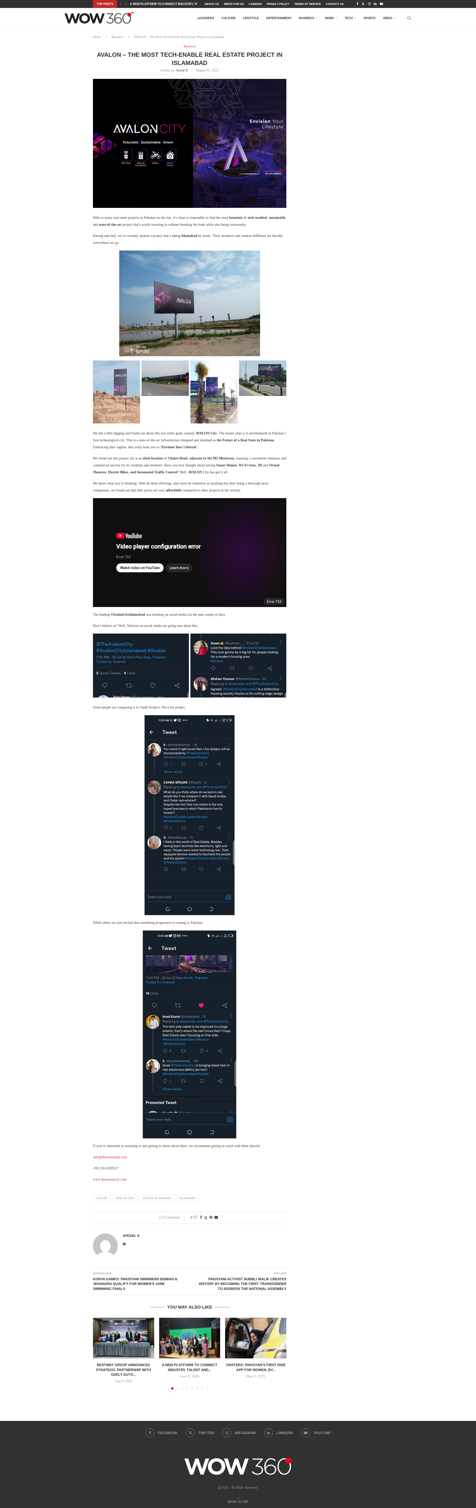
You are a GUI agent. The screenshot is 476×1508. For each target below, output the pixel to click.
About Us (212, 3)
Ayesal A (182, 70)
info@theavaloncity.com (110, 1157)
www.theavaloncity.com (109, 1179)
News (329, 18)
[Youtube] (381, 4)
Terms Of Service (307, 3)
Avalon (101, 1198)
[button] (121, 4)
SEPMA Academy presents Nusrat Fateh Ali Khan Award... (178, 4)
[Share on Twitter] (206, 1218)
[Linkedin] (375, 4)
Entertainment (279, 18)
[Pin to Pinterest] (210, 1217)
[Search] (409, 18)
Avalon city (125, 1198)
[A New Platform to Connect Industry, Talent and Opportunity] (189, 1338)
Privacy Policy (278, 3)
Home (97, 37)
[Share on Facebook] (201, 1217)
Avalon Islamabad (157, 1198)
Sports (369, 18)
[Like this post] (195, 1217)
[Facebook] (357, 4)
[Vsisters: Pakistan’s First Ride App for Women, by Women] (255, 1338)
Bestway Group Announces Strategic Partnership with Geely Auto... (123, 1370)
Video (387, 18)
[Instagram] (369, 4)
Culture (229, 18)
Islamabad (187, 1198)
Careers (255, 3)
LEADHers (206, 18)
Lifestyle (251, 18)
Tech (349, 18)
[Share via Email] (216, 1217)
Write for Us (234, 3)
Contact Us (335, 3)
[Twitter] (363, 4)
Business (306, 18)
